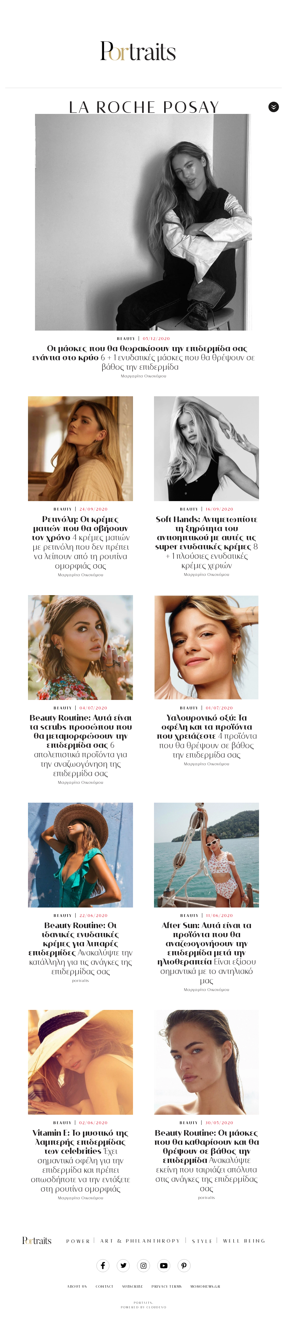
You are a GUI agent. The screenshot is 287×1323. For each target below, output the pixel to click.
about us (77, 1286)
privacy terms (167, 1286)
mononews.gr (205, 1286)
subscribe (133, 1286)
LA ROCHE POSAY (144, 107)
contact (105, 1286)
